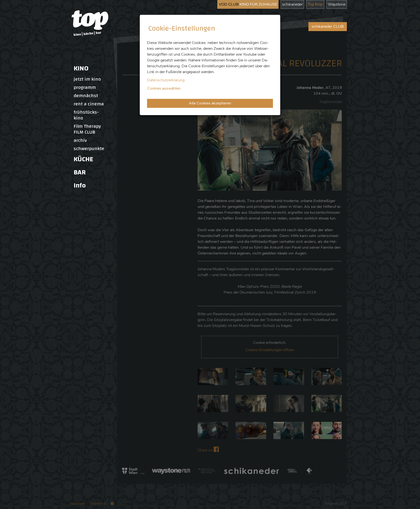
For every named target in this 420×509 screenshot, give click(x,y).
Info (80, 185)
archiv (80, 140)
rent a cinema (89, 104)
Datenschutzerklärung (165, 80)
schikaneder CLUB (328, 26)
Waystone (336, 4)
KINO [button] (81, 68)
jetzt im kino (87, 79)
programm (85, 87)
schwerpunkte (89, 148)
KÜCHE (83, 159)
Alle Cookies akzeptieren (210, 103)
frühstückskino (86, 115)
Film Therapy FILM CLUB (87, 129)
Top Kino (315, 4)
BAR (80, 172)
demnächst (86, 96)
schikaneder (292, 4)
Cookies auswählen (164, 88)
